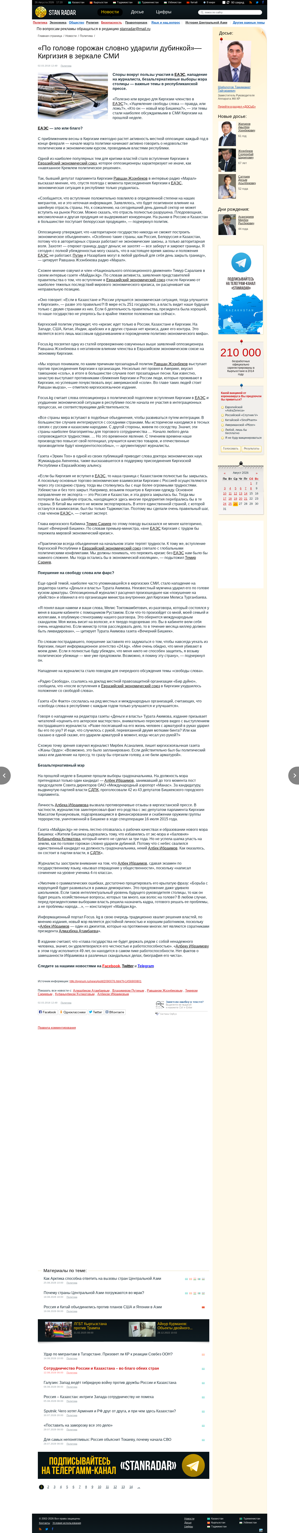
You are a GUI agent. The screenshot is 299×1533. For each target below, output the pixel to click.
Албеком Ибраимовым (113, 994)
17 (224, 498)
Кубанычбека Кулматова (59, 839)
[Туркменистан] (199, 1279)
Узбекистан (174, 2)
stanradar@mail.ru (135, 29)
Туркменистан (150, 2)
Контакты (44, 1523)
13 (123, 1487)
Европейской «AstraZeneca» (235, 409)
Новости (71, 36)
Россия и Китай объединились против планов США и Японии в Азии (103, 1307)
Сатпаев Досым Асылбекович (247, 180)
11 (107, 1487)
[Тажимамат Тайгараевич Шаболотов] (234, 60)
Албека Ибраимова (72, 805)
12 (115, 1487)
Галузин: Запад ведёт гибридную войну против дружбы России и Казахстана (110, 1383)
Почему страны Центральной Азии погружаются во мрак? (94, 1293)
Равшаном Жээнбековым (164, 990)
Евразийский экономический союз (67, 163)
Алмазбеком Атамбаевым (91, 990)
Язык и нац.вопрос (165, 22)
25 (230, 503)
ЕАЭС (179, 75)
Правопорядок (136, 22)
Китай (194, 2)
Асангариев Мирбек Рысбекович (246, 220)
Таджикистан (124, 2)
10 (99, 1487)
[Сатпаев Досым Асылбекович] (227, 198)
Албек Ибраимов (119, 780)
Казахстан (78, 2)
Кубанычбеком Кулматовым (75, 994)
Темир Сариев (98, 524)
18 (230, 498)
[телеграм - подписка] (240, 333)
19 (235, 498)
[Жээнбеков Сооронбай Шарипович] (227, 170)
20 (240, 498)
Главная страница (50, 36)
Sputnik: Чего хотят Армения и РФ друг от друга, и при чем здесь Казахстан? (110, 1411)
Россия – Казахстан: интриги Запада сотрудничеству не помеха (99, 1397)
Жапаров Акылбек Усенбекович (246, 127)
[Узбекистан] (203, 1279)
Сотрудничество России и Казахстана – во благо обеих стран (101, 1368)
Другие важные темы (249, 22)
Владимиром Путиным (128, 990)
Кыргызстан (101, 2)
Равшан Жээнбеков (131, 178)
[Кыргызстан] (77, 65)
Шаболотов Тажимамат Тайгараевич (234, 88)
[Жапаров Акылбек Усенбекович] (227, 145)
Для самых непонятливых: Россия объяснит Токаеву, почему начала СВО (107, 1440)
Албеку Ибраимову (192, 946)
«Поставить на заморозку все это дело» (78, 1425)
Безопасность (111, 22)
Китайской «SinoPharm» (241, 420)
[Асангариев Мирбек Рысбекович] (227, 234)
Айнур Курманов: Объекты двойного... (174, 1326)
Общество (76, 22)
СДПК (93, 790)
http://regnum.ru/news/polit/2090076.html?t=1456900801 (106, 981)
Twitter (128, 966)
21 (245, 498)
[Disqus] (123, 1090)
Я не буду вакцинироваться (243, 437)
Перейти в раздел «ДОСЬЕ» (237, 106)
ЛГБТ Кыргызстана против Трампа (90, 1326)
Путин (78, 255)
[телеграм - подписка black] (123, 1478)
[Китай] (203, 1307)
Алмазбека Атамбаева (78, 931)
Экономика (58, 22)
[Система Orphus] (181, 1015)
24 (224, 503)
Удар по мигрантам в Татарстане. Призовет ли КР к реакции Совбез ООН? (108, 1354)
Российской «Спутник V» (241, 415)
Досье (188, 1522)
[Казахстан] (186, 1279)
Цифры (188, 1526)
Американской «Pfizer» (240, 425)
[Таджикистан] (194, 1279)
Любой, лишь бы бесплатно (236, 431)
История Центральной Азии (206, 22)
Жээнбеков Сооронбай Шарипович (245, 154)
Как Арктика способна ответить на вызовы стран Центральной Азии (102, 1278)
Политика (40, 22)
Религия (92, 22)
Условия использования (67, 1523)
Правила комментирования (57, 1027)
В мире (211, 2)
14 (131, 1487)
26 (235, 503)
